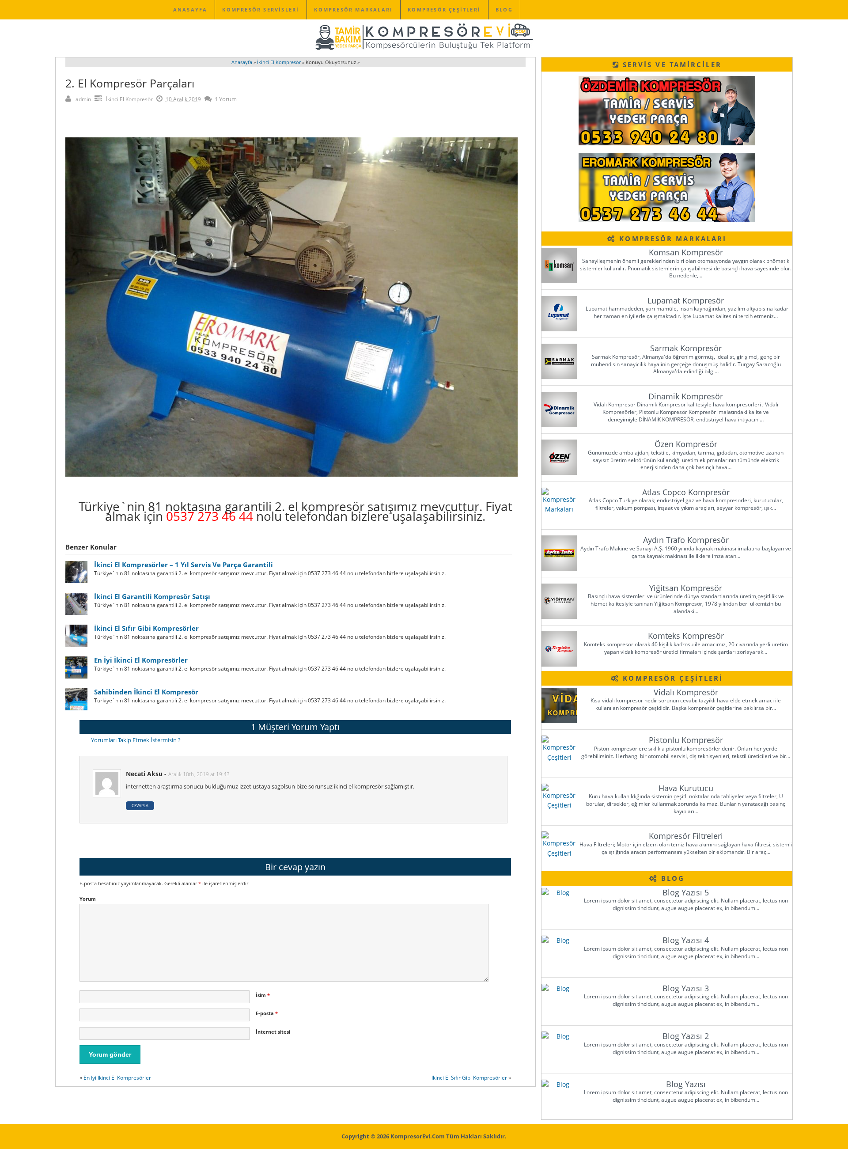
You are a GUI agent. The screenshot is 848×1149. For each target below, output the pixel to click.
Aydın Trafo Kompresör (686, 540)
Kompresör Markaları (353, 9)
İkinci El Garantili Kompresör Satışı (152, 596)
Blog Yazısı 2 (685, 1036)
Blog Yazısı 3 (685, 988)
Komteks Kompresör (686, 635)
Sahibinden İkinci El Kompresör (146, 692)
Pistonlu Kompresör (686, 740)
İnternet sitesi (273, 1031)
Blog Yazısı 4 (685, 940)
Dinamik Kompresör (685, 396)
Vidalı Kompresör (686, 692)
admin (83, 99)
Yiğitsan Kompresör (685, 588)
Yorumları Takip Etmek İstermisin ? (136, 740)
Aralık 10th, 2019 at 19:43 (199, 774)
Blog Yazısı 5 (685, 892)
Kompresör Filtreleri (686, 835)
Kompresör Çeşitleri (444, 9)
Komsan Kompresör (686, 252)
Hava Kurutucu (686, 788)
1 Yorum (226, 99)
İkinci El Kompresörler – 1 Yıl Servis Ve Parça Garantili (183, 564)
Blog (504, 9)
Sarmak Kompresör (686, 348)
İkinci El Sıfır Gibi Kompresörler (146, 628)
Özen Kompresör (686, 444)
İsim (263, 995)
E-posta (267, 1013)
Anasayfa (190, 9)
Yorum (88, 898)
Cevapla (140, 805)
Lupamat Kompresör (685, 300)
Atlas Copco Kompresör (686, 492)
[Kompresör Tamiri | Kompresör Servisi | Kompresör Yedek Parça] (424, 49)
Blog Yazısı (686, 1084)
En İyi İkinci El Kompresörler (141, 660)
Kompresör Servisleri (260, 9)
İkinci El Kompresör (129, 99)
